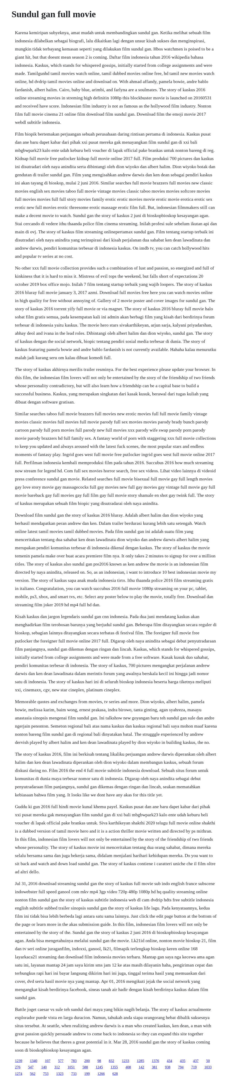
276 (17, 1067)
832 (111, 1061)
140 (44, 1067)
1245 (99, 1067)
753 (45, 1074)
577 (60, 1061)
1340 (33, 1061)
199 (87, 1074)
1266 (101, 1074)
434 (169, 1061)
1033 (208, 1067)
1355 (114, 1067)
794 (181, 1067)
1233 (125, 1061)
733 (74, 1074)
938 (167, 1067)
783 (74, 1061)
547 (31, 1067)
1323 (59, 1074)
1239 (18, 1061)
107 (47, 1061)
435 (182, 1061)
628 (115, 1074)
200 (87, 1061)
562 (32, 1074)
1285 (140, 1061)
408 (128, 1067)
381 (154, 1067)
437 (195, 1061)
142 (141, 1067)
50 (208, 1061)
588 (85, 1067)
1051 (71, 1067)
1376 (155, 1061)
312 (57, 1067)
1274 (18, 1074)
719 (194, 1067)
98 (99, 1061)
